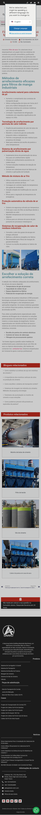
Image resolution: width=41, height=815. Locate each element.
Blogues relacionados (15, 365)
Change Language (20, 28)
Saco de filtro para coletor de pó (12, 695)
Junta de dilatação (8, 692)
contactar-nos (17, 349)
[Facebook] (7, 801)
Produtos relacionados (15, 414)
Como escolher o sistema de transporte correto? (21, 384)
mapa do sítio (20, 812)
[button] (4, 2)
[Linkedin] (38, 2)
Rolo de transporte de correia (11, 689)
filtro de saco (13, 50)
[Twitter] (31, 2)
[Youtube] (34, 2)
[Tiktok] (27, 2)
